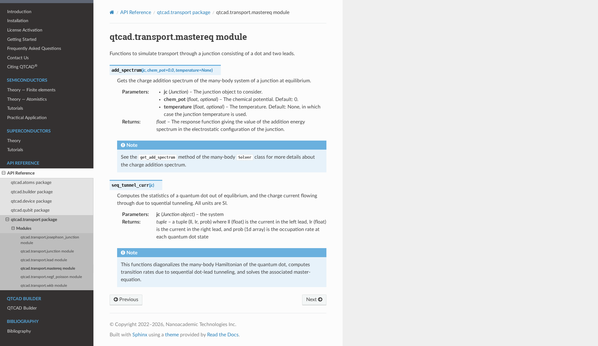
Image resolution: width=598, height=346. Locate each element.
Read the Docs (223, 334)
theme (172, 334)
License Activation (24, 30)
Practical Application (27, 117)
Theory (14, 140)
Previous (128, 299)
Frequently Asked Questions (34, 48)
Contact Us (18, 57)
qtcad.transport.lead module (44, 260)
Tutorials (15, 108)
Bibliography (19, 331)
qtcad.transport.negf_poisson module (51, 277)
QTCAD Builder (22, 308)
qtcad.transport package (34, 219)
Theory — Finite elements (31, 90)
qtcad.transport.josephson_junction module (50, 240)
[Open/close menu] (3, 173)
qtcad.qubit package (30, 210)
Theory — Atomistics (27, 99)
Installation (17, 20)
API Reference (21, 173)
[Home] (112, 12)
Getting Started (21, 39)
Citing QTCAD (22, 66)
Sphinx (139, 334)
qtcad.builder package (32, 192)
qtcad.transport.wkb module (44, 285)
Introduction (19, 11)
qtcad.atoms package (31, 182)
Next (312, 299)
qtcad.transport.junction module (47, 251)
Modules (23, 229)
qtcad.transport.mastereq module (48, 268)
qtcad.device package (31, 201)
